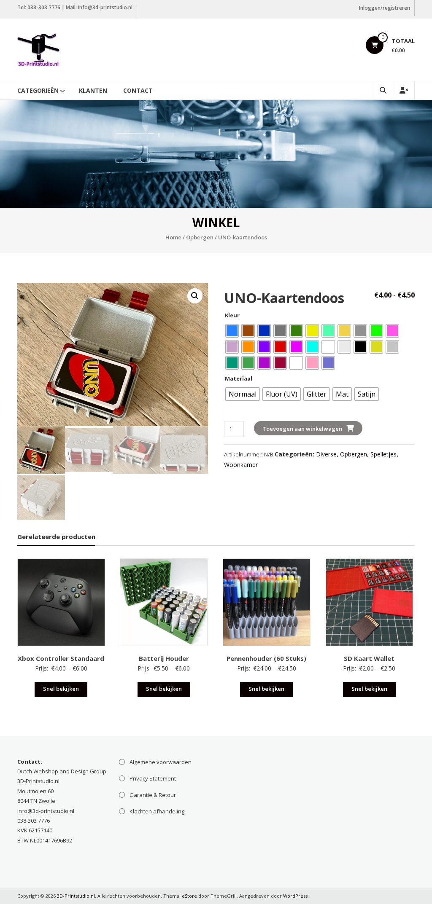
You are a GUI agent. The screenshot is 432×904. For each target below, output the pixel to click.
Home (173, 237)
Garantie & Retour (153, 795)
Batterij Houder (164, 658)
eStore (189, 896)
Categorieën (38, 90)
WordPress (295, 896)
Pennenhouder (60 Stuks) (266, 658)
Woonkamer (241, 465)
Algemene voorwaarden (161, 762)
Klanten (93, 90)
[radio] (232, 331)
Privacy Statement (153, 778)
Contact (138, 90)
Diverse (326, 454)
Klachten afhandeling (157, 811)
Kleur (232, 315)
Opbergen (199, 237)
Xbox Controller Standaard (61, 658)
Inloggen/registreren (384, 7)
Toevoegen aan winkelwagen (302, 428)
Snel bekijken (61, 688)
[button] (194, 295)
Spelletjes (383, 454)
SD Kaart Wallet (369, 658)
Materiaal (238, 378)
